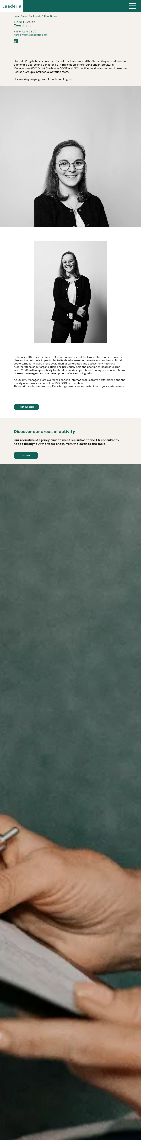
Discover (26, 455)
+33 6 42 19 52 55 (25, 31)
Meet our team (26, 406)
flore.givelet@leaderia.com (30, 34)
